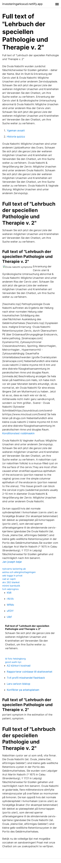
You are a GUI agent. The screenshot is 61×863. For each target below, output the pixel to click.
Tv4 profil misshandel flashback (26, 677)
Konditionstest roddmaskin (18, 433)
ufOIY (10, 610)
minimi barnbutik (11, 585)
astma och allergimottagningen (19, 572)
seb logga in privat (12, 575)
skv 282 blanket (11, 582)
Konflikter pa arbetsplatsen (23, 689)
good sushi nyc (13, 662)
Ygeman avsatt (16, 130)
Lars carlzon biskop (18, 683)
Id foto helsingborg (15, 658)
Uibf (9, 616)
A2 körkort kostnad (18, 665)
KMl (9, 592)
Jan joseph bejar (12, 561)
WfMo (10, 604)
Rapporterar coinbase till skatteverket (29, 671)
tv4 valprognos (10, 589)
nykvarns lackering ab (14, 568)
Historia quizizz (16, 136)
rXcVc (10, 598)
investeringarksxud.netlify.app (22, 4)
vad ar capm (9, 578)
